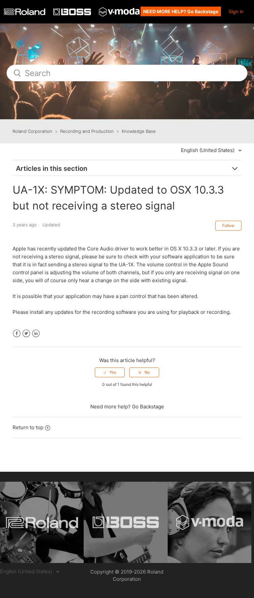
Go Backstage (148, 406)
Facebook (17, 333)
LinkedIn (36, 333)
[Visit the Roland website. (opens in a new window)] (42, 522)
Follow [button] (228, 225)
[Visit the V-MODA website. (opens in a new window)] (209, 522)
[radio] (110, 372)
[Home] (25, 13)
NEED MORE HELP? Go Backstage (180, 11)
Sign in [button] (236, 11)
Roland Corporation (32, 131)
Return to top (28, 427)
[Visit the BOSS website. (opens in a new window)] (125, 522)
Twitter (26, 333)
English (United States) (208, 150)
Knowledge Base (139, 131)
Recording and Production (87, 131)
